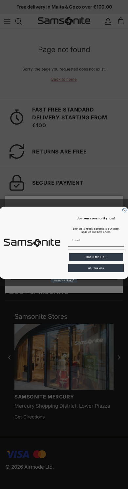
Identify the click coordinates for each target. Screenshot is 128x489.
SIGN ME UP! (96, 257)
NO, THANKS (96, 268)
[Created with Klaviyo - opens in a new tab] (64, 281)
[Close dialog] (124, 210)
